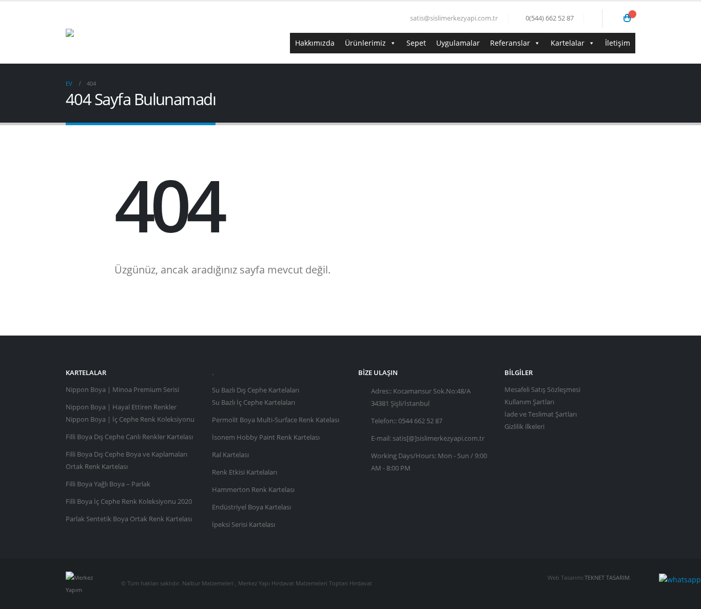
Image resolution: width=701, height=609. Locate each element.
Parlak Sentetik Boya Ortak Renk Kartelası (129, 519)
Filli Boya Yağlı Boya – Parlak (108, 484)
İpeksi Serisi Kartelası (243, 524)
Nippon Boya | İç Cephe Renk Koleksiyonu (130, 419)
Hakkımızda (315, 43)
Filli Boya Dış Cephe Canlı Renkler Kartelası (129, 437)
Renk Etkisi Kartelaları (244, 472)
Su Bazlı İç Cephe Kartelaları (253, 402)
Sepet (416, 43)
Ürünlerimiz (365, 43)
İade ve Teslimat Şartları (540, 414)
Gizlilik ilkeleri (524, 426)
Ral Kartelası (230, 454)
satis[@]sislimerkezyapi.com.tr (438, 438)
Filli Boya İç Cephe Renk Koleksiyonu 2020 (129, 501)
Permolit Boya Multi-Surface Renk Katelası (275, 420)
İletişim (617, 43)
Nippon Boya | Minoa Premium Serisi (122, 389)
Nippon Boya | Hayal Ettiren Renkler (121, 407)
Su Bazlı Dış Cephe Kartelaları (255, 390)
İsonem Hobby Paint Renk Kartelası (266, 437)
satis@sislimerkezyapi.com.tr (454, 18)
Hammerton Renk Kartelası (253, 489)
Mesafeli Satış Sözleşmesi (542, 389)
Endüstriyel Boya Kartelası (251, 507)
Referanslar (510, 43)
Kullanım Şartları (529, 402)
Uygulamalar (458, 43)
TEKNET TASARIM (607, 577)
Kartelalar (568, 43)
